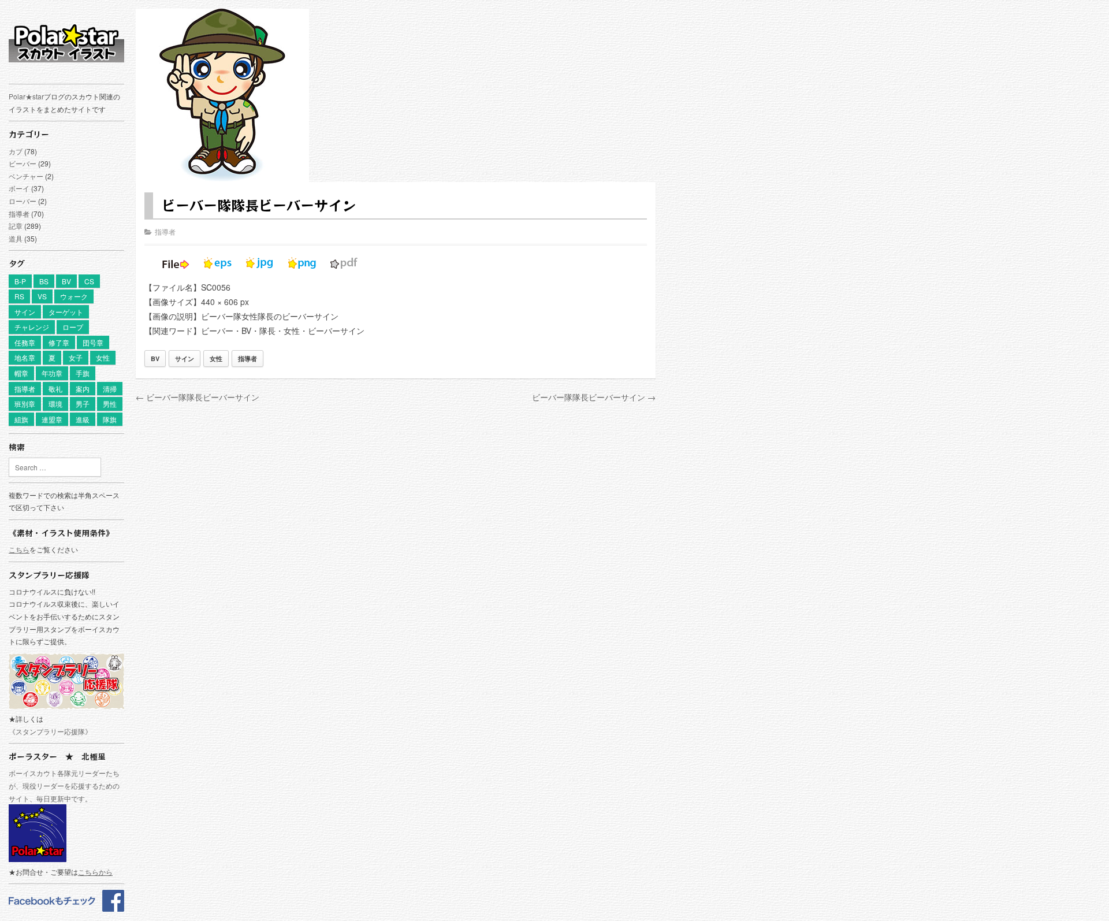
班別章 (24, 403)
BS (44, 281)
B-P (20, 281)
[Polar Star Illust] (66, 42)
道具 (16, 238)
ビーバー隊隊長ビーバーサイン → (594, 397)
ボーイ (19, 188)
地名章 (24, 357)
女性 (103, 357)
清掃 (110, 388)
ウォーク (74, 296)
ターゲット (66, 312)
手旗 (83, 373)
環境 (55, 403)
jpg (260, 263)
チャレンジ (31, 327)
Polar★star (26, 96)
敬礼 (55, 388)
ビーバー (22, 163)
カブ (16, 151)
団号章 (93, 342)
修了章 (59, 342)
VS (42, 296)
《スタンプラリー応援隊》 (50, 731)
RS (19, 296)
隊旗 (110, 419)
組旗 (21, 419)
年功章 (52, 373)
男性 (110, 403)
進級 (83, 419)
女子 (76, 357)
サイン (24, 312)
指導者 (19, 213)
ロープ (72, 327)
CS (89, 281)
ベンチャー (26, 176)
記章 (16, 226)
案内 (83, 388)
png (302, 263)
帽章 (21, 373)
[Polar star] (66, 908)
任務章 (24, 342)
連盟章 (52, 419)
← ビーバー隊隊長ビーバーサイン (197, 397)
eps (218, 263)
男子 (83, 403)
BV (66, 281)
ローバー (22, 201)
